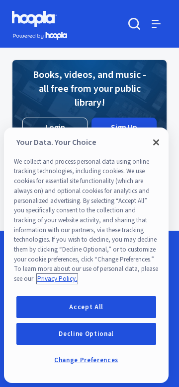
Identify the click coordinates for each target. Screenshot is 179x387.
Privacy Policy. (57, 278)
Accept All (86, 307)
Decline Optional (86, 333)
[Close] (156, 142)
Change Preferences (86, 360)
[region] (86, 255)
